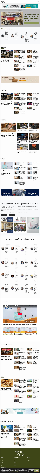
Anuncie (15, 460)
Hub (2, 29)
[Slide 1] (17, 10)
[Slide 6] (22, 10)
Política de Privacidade (14, 471)
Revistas (2, 462)
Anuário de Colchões (30, 459)
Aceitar (36, 470)
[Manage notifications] (37, 471)
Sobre (15, 459)
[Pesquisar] (0, 470)
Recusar (31, 470)
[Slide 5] (21, 10)
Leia (31, 23)
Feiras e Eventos (3, 467)
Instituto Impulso (30, 460)
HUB (1, 465)
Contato (15, 465)
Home (2, 459)
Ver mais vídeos (19, 337)
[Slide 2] (18, 10)
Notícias (2, 460)
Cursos (15, 462)
